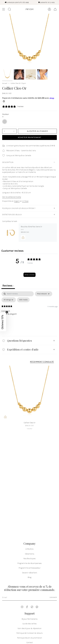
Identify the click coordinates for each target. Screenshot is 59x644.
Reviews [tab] (8, 285)
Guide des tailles (29, 623)
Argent (17, 201)
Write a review (29, 275)
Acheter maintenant (29, 137)
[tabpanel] (29, 311)
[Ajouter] (23, 237)
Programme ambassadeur (29, 568)
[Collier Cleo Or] (29, 393)
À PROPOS (29, 549)
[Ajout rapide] (5, 416)
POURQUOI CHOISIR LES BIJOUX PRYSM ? (18, 208)
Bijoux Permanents (29, 619)
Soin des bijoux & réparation (29, 628)
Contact (29, 642)
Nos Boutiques (29, 558)
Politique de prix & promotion (29, 638)
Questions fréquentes (19, 340)
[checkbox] (23, 299)
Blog (29, 577)
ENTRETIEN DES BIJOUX (12, 214)
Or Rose (25, 201)
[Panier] (55, 9)
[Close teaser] (6, 312)
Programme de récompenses (29, 563)
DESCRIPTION (7, 162)
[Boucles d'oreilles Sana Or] (10, 232)
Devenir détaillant (29, 573)
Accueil (4, 83)
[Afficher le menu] (3, 9)
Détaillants (29, 554)
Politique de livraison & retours (29, 633)
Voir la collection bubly (11, 197)
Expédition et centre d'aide (23, 349)
